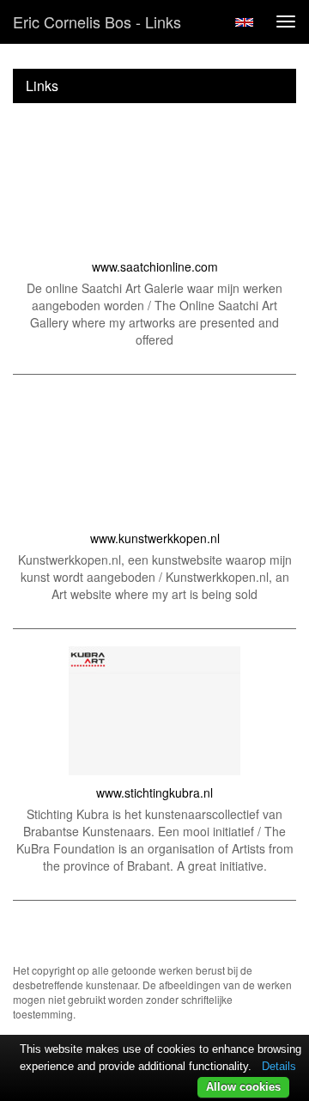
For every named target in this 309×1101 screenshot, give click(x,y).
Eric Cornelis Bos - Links (97, 21)
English (244, 22)
